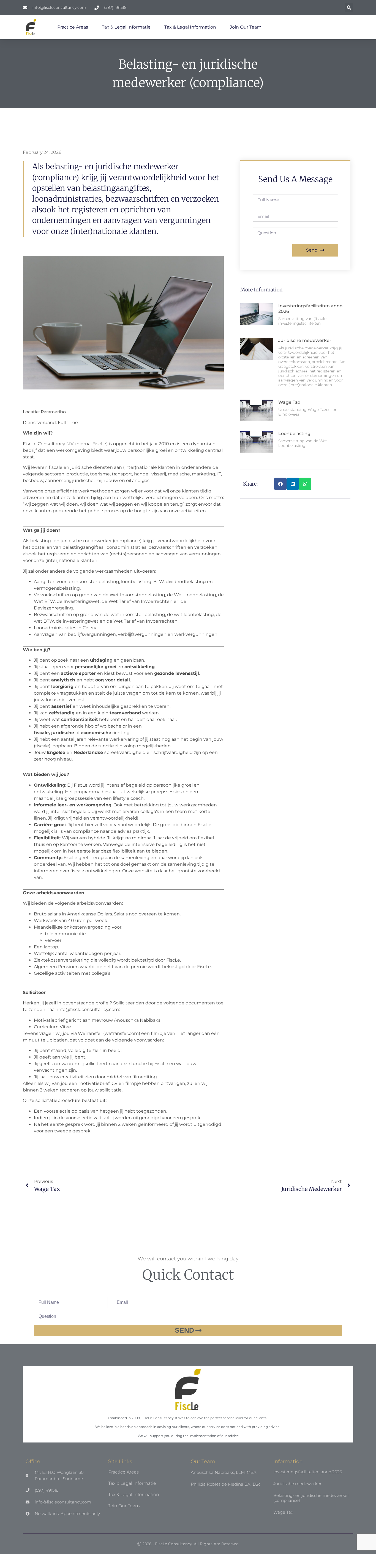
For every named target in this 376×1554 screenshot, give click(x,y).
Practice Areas (72, 27)
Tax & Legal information (190, 27)
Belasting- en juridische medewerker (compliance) (311, 1498)
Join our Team (245, 27)
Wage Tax (289, 402)
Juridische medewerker (304, 340)
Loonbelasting (294, 433)
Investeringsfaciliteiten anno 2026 (307, 1471)
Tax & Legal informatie (126, 27)
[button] (349, 7)
